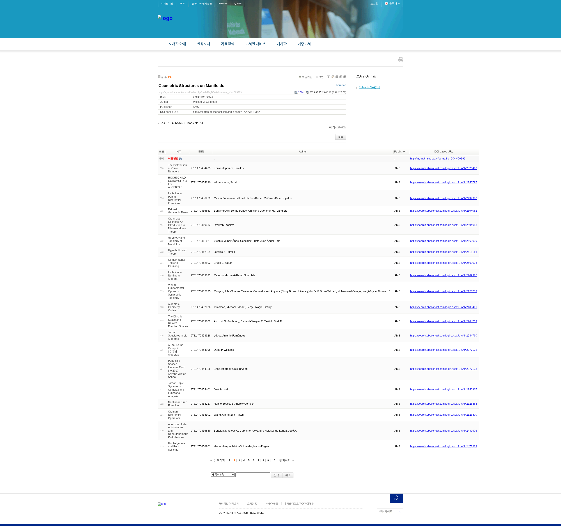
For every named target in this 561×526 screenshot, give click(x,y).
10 (273, 460)
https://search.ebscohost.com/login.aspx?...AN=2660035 (443, 262)
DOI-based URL (443, 151)
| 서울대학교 (271, 503)
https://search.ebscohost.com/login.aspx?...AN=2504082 (443, 210)
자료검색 (227, 44)
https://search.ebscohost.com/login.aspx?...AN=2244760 (443, 335)
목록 (340, 136)
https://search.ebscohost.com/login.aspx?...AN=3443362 (226, 111)
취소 (288, 475)
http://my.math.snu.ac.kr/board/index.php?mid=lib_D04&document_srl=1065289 (200, 92)
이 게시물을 (336, 127)
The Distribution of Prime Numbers (177, 168)
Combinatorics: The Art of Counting (177, 263)
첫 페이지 (219, 460)
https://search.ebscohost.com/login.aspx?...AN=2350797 (443, 182)
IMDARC (223, 3)
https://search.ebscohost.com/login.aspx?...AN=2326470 (443, 414)
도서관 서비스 (255, 44)
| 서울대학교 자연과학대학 (299, 503)
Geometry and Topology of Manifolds (176, 241)
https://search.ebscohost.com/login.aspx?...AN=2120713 (443, 291)
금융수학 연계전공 (202, 3)
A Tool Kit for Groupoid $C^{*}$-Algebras (175, 350)
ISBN (201, 151)
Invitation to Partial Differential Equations (175, 198)
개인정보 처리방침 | (229, 503)
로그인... (321, 77)
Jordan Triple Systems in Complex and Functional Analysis (176, 390)
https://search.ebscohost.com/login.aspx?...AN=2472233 (443, 446)
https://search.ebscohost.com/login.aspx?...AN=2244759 (443, 321)
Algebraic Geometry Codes (174, 307)
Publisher (400, 151)
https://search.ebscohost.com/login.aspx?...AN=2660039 (443, 241)
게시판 (282, 44)
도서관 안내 (177, 44)
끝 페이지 (284, 460)
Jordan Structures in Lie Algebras (177, 335)
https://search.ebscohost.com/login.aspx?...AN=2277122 (443, 349)
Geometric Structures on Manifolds (191, 85)
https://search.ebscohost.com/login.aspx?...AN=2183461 (443, 307)
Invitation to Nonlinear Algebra (175, 275)
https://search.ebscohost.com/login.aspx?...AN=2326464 (443, 403)
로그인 (374, 3)
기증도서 (304, 44)
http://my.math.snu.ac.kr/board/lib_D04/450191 (437, 158)
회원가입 (307, 77)
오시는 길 (252, 503)
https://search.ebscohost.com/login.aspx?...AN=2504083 (443, 225)
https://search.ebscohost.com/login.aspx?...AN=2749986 (443, 275)
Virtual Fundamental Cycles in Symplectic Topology (176, 291)
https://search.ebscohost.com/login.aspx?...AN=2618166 (443, 251)
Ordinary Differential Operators (174, 415)
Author (303, 151)
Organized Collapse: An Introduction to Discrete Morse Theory (177, 225)
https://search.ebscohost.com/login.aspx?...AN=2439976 (443, 430)
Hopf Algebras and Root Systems (176, 446)
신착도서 (203, 44)
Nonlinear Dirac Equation (177, 404)
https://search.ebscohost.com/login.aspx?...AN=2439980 (443, 198)
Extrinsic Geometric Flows (178, 211)
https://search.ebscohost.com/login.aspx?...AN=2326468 (443, 168)
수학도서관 (167, 3)
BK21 (182, 3)
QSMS (237, 3)
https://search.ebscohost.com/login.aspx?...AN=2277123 (443, 368)
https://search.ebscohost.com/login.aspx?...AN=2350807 (443, 389)
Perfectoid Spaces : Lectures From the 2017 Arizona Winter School (177, 369)
